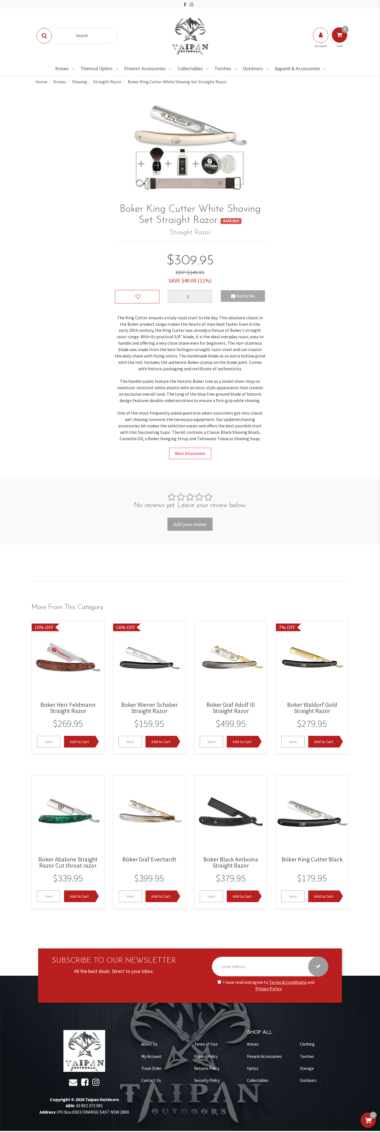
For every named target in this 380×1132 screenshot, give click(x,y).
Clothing (307, 1044)
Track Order (151, 1068)
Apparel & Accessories (297, 68)
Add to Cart (79, 741)
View (49, 741)
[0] (368, 1126)
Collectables (190, 68)
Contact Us (151, 1080)
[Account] (321, 40)
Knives (62, 68)
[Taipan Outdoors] (190, 35)
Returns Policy (206, 1068)
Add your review (190, 524)
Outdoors (253, 68)
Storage (307, 1068)
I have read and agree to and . (268, 985)
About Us (149, 1044)
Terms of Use (206, 1044)
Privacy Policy (268, 988)
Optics (252, 1068)
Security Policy (207, 1080)
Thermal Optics (96, 68)
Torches (222, 68)
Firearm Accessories (145, 68)
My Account (151, 1056)
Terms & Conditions (288, 982)
